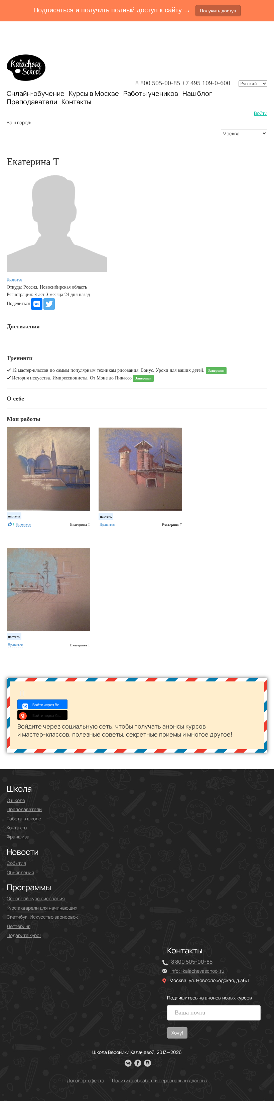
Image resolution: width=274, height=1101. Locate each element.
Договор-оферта (85, 1080)
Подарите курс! (24, 935)
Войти (260, 113)
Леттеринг (18, 926)
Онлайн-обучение (35, 93)
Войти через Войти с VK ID (49, 704)
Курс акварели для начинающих (42, 908)
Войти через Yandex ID (49, 715)
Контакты (76, 102)
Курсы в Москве (94, 93)
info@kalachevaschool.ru (197, 971)
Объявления (20, 872)
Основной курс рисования (36, 898)
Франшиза (18, 836)
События (16, 863)
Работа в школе (24, 818)
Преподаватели (32, 101)
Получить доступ (218, 10)
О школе (16, 800)
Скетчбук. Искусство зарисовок (42, 917)
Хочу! (177, 1033)
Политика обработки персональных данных (160, 1080)
